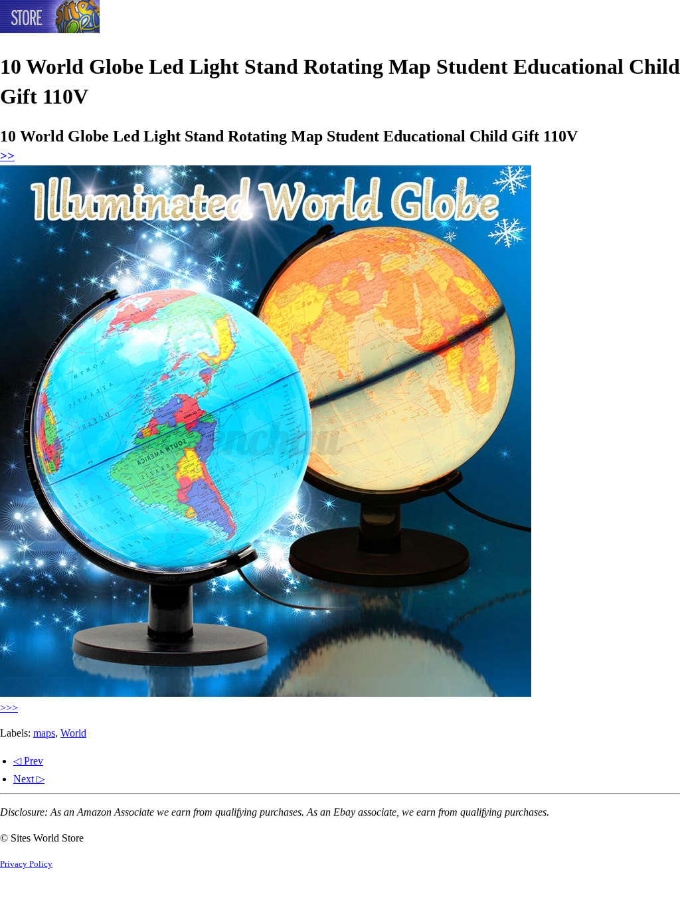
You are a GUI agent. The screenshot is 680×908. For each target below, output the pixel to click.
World (73, 733)
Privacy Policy (26, 864)
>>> (9, 707)
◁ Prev (28, 761)
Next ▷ (28, 778)
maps (44, 733)
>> (7, 156)
